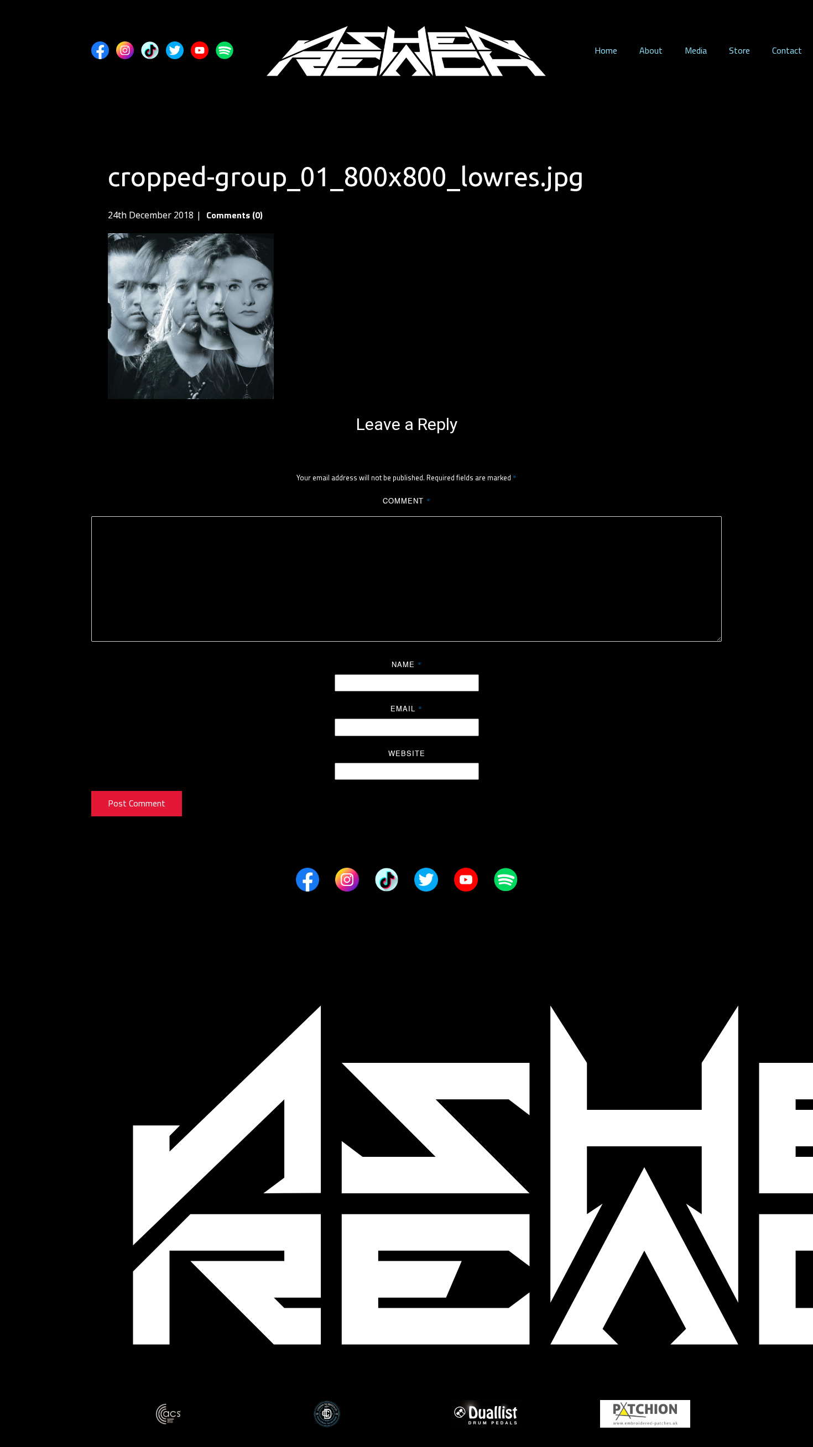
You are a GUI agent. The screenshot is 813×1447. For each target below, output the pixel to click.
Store (739, 50)
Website (406, 753)
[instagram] (125, 50)
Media (696, 50)
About (651, 50)
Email (406, 708)
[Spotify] (224, 50)
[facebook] (100, 50)
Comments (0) (233, 215)
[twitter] (175, 50)
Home (606, 50)
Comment (407, 500)
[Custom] (150, 50)
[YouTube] (200, 50)
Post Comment (136, 803)
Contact (787, 50)
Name (407, 664)
